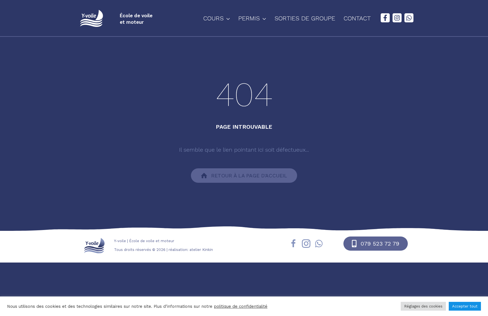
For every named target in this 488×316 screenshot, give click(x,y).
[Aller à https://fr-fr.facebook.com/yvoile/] (293, 244)
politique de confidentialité (240, 306)
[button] (227, 18)
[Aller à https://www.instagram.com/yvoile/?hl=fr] (306, 244)
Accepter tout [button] (465, 306)
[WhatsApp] (408, 17)
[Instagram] (397, 17)
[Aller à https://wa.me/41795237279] (319, 244)
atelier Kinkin (201, 250)
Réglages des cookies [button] (423, 306)
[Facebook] (385, 17)
